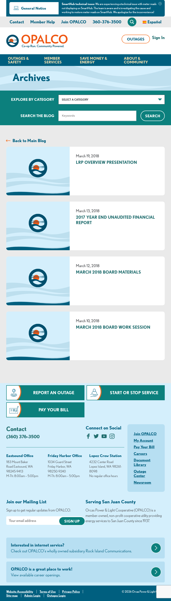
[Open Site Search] (132, 22)
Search (152, 116)
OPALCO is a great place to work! (41, 572)
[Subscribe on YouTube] (104, 437)
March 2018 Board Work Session (113, 327)
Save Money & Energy (93, 60)
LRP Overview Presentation (106, 162)
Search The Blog (37, 116)
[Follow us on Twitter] (96, 437)
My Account (143, 440)
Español (154, 21)
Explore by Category (32, 99)
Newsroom (142, 482)
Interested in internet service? (71, 548)
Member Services (53, 60)
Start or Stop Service (134, 392)
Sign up (72, 521)
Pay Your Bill (54, 409)
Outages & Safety (18, 60)
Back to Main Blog (29, 140)
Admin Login (32, 595)
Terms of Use (48, 591)
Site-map (12, 595)
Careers (140, 453)
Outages (136, 39)
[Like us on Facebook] (88, 437)
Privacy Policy (71, 591)
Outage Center (140, 473)
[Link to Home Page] (37, 42)
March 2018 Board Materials (108, 272)
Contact (17, 21)
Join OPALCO (73, 21)
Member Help (42, 21)
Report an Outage (53, 392)
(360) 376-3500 (23, 436)
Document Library (142, 462)
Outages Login (56, 595)
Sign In (158, 37)
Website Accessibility (19, 591)
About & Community (136, 60)
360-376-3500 (107, 21)
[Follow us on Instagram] (112, 437)
